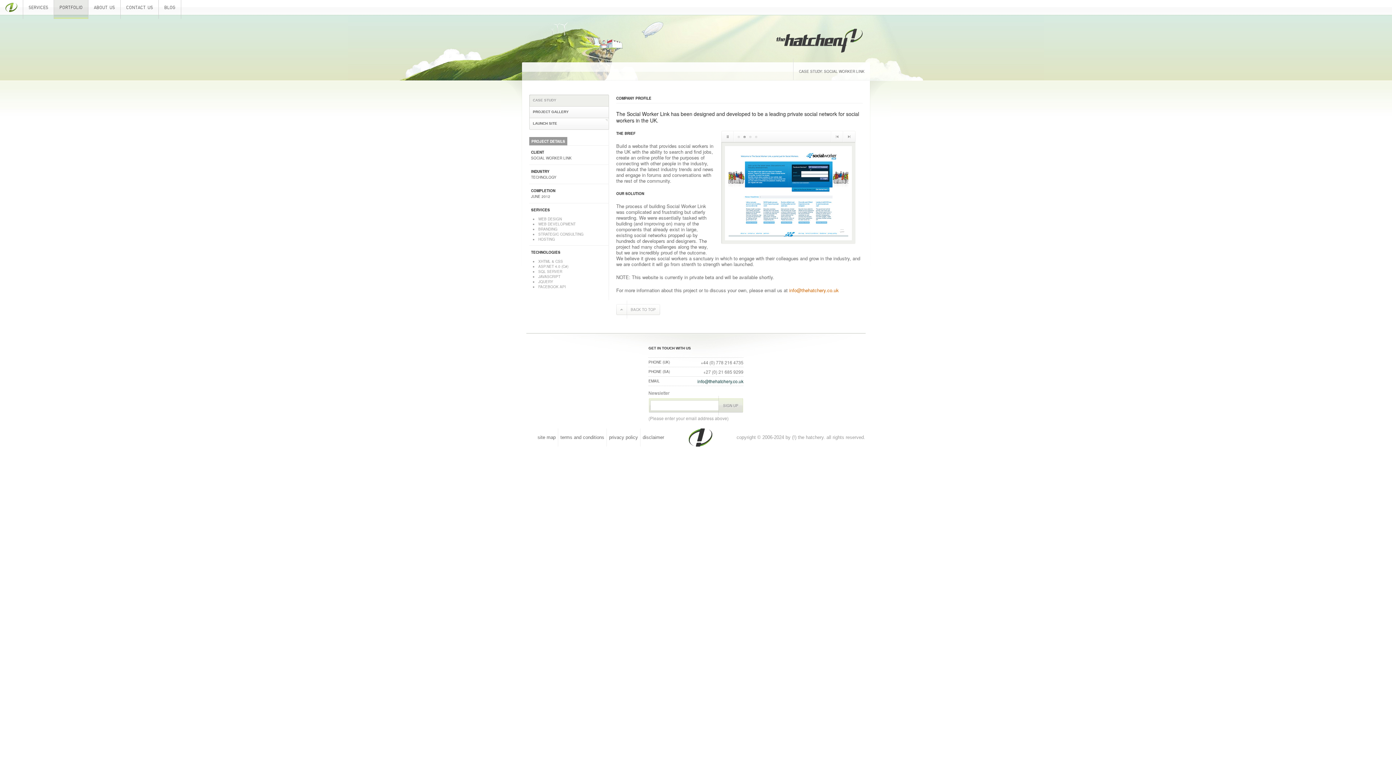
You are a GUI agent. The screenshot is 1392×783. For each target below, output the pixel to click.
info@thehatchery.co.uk (814, 290)
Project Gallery (551, 112)
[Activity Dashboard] (750, 136)
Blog (169, 7)
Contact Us (139, 7)
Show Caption (842, 231)
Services (38, 7)
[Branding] (739, 136)
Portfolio (71, 7)
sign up (730, 405)
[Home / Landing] (744, 136)
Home (11, 9)
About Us (104, 7)
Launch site (832, 220)
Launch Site (545, 123)
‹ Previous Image (837, 136)
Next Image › (849, 136)
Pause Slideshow (727, 136)
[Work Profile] (756, 136)
